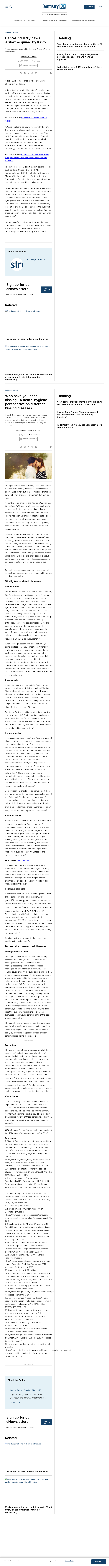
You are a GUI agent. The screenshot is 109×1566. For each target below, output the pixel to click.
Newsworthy (19, 21)
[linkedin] (25, 73)
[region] (54, 1561)
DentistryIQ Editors (29, 57)
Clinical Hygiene (11, 32)
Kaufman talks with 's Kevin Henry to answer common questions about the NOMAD (27, 157)
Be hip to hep (24, 860)
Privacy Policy (69, 1561)
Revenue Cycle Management (83, 21)
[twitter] (28, 73)
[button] (6, 6)
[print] (51, 73)
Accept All (98, 1561)
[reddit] (32, 73)
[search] (10, 6)
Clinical (31, 21)
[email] (36, 73)
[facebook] (21, 73)
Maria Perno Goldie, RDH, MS (28, 430)
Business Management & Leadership (53, 21)
